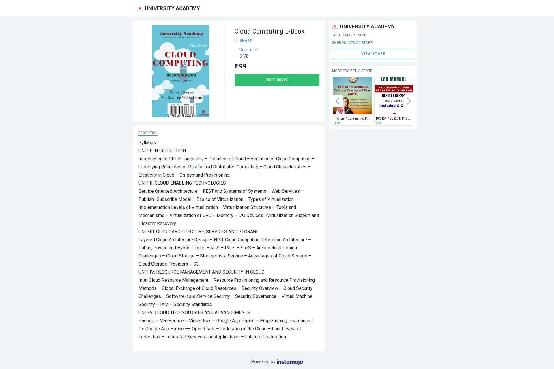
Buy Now (277, 80)
